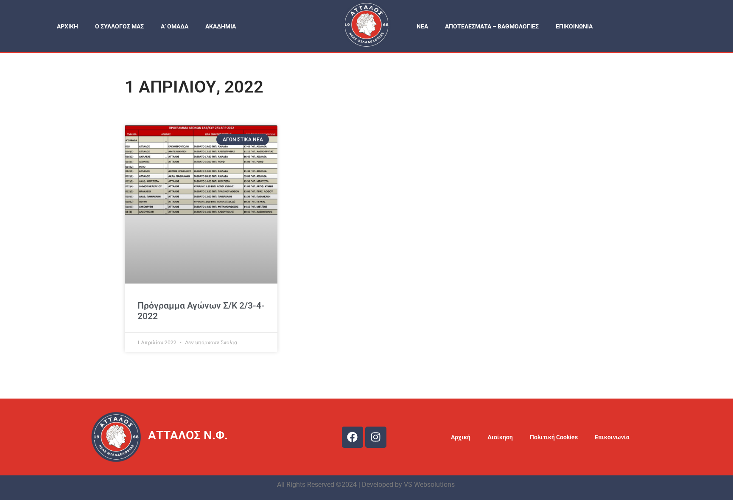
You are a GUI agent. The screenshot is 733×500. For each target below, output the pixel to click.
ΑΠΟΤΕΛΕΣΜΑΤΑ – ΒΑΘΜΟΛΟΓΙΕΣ (492, 26)
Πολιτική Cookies (554, 437)
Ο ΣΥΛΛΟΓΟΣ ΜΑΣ (119, 26)
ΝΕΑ (422, 26)
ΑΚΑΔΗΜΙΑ (220, 26)
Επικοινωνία (612, 437)
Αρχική (460, 437)
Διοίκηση (500, 437)
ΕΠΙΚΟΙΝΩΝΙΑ (574, 26)
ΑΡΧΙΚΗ (67, 26)
